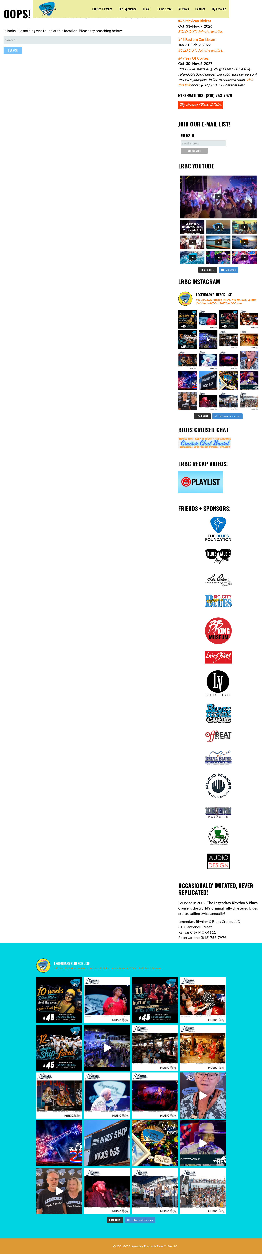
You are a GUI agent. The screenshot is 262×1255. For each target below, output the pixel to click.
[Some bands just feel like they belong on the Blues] (228, 360)
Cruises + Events (102, 9)
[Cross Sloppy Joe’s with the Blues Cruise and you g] (228, 339)
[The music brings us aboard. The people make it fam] (208, 339)
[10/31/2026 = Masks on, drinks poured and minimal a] (187, 339)
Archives (184, 9)
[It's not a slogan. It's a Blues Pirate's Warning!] (208, 380)
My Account (219, 9)
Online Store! (164, 9)
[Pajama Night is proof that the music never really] (249, 339)
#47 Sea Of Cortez (193, 58)
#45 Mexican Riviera (194, 21)
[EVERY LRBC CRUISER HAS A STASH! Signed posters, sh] (228, 380)
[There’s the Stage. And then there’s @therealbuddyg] (249, 319)
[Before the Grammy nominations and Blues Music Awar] (208, 401)
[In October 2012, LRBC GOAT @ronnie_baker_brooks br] (249, 401)
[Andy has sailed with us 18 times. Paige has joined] (187, 401)
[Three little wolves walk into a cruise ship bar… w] (228, 319)
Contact (200, 9)
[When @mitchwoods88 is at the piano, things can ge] (187, 360)
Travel (146, 9)
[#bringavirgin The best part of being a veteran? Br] (249, 360)
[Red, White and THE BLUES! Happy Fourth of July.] (187, 380)
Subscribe (187, 135)
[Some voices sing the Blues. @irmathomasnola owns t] (208, 319)
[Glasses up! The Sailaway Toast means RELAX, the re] (228, 401)
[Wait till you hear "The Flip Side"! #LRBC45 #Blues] (187, 319)
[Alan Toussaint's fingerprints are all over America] (208, 360)
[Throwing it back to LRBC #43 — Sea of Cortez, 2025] (249, 380)
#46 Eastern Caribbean (196, 39)
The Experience (128, 9)
